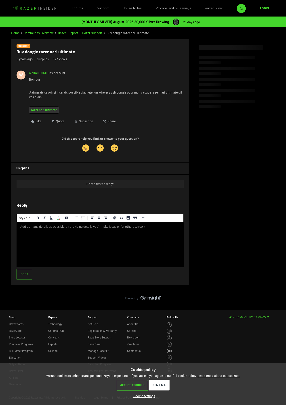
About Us (132, 324)
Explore (52, 317)
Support (103, 8)
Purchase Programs (21, 344)
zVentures (133, 344)
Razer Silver (214, 8)
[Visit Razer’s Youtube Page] (169, 351)
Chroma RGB (56, 330)
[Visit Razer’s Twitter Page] (169, 344)
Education (15, 357)
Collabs (52, 351)
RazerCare (94, 344)
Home (15, 33)
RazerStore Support (99, 337)
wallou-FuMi (38, 73)
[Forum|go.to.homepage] (34, 8)
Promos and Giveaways (173, 8)
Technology (55, 324)
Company (133, 317)
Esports (52, 344)
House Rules (132, 8)
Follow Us (172, 317)
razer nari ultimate (44, 110)
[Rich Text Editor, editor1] (100, 244)
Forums (77, 8)
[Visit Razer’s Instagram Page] (169, 331)
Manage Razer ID (98, 351)
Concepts (54, 337)
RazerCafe (15, 330)
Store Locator (17, 337)
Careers (131, 330)
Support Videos (97, 357)
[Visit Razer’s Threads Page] (169, 338)
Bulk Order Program (21, 351)
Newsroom (133, 337)
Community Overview (39, 33)
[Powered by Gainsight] (143, 299)
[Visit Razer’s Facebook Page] (169, 325)
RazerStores (16, 324)
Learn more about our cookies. (219, 376)
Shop (12, 317)
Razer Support (68, 33)
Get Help (93, 324)
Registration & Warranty (102, 330)
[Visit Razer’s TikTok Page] (169, 357)
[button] (265, 8)
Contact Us (134, 351)
